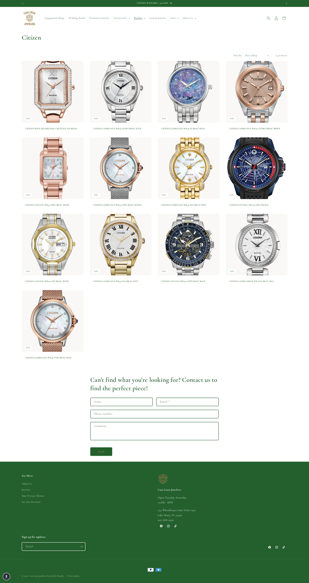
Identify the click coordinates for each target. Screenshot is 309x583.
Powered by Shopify (55, 576)
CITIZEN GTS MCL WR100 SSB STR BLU (249, 205)
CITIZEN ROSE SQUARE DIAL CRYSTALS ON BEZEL (51, 128)
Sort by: (238, 55)
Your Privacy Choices (33, 495)
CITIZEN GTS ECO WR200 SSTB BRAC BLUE (183, 281)
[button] (122, 18)
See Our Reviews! (31, 501)
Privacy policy (73, 576)
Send (101, 451)
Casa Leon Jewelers (37, 576)
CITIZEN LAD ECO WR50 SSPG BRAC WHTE (47, 205)
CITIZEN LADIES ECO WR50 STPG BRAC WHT (48, 357)
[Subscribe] (81, 546)
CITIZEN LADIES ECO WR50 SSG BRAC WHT (183, 205)
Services (26, 489)
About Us (27, 483)
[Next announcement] (286, 3)
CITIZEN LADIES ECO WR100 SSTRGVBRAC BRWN (254, 128)
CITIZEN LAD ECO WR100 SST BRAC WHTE (47, 281)
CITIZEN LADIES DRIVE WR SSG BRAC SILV (251, 281)
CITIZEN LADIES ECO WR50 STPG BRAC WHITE (117, 205)
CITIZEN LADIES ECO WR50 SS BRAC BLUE (183, 128)
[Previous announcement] (22, 3)
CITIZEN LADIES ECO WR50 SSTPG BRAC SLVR (117, 128)
